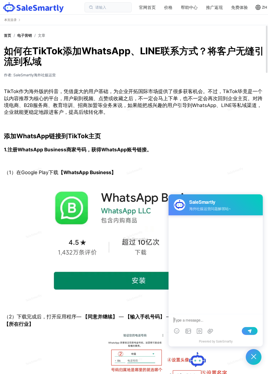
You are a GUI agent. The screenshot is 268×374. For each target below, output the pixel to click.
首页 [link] (7, 35)
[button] (261, 7)
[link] (24, 35)
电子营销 (24, 35)
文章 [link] (41, 35)
